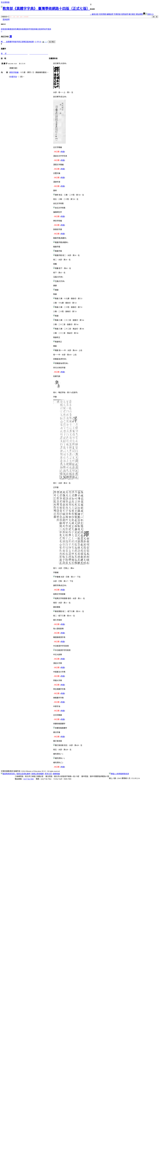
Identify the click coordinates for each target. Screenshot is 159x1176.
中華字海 (13, 77)
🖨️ (43, 42)
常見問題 (102, 14)
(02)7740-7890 (28, 779)
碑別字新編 (14, 72)
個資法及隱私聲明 (23, 774)
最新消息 (95, 14)
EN (152, 14)
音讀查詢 (25, 29)
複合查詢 (38, 29)
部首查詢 (4, 29)
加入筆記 (52, 42)
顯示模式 (131, 14)
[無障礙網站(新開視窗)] (119, 774)
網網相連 (56, 774)
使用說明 (124, 14)
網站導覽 (139, 14)
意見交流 (48, 774)
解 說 (4, 42)
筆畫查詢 (11, 29)
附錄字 (15, 42)
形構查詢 (18, 29)
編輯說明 (109, 14)
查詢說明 (6, 19)
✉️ (46, 42)
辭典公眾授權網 (37, 774)
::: (90, 14)
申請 (62, 152)
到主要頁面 (5, 2)
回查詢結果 (29, 42)
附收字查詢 (46, 29)
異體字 (10, 42)
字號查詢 (32, 29)
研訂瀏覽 (21, 42)
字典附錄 (117, 14)
